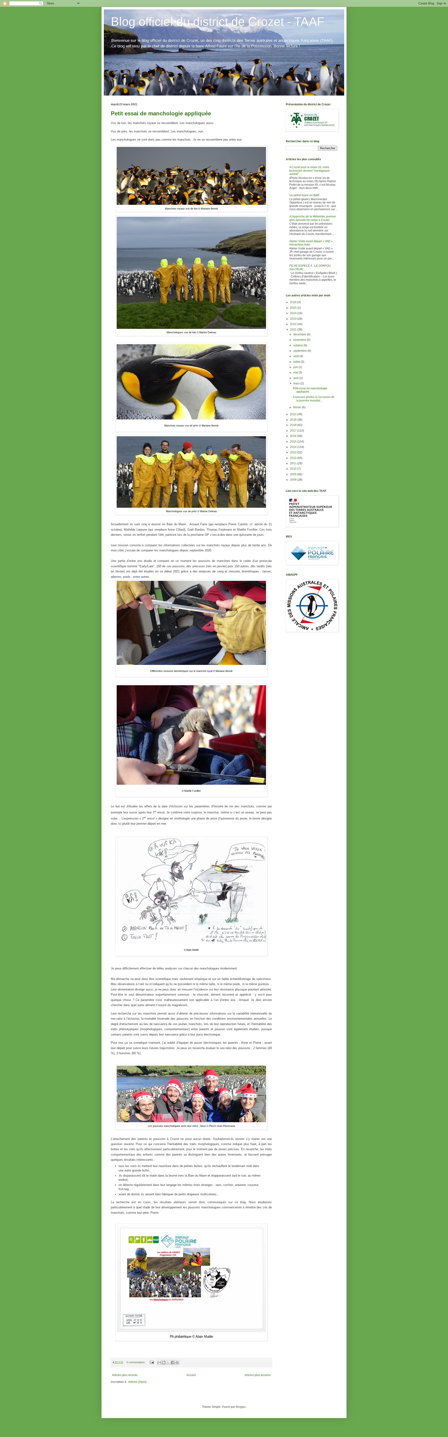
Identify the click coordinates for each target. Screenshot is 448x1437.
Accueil (191, 1375)
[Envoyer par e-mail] (159, 1362)
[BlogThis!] (163, 1362)
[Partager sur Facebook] (172, 1362)
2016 (293, 436)
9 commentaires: (136, 1362)
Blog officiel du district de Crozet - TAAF (217, 21)
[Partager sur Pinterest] (177, 1362)
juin (296, 367)
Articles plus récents (124, 1375)
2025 (293, 307)
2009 (293, 474)
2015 (293, 441)
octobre (298, 345)
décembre (300, 334)
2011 (293, 463)
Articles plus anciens (258, 1375)
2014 (293, 447)
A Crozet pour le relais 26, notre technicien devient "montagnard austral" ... (309, 171)
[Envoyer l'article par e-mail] (152, 1362)
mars (296, 383)
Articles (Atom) (137, 1382)
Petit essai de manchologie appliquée (161, 113)
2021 (293, 329)
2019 (293, 419)
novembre (300, 339)
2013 (293, 452)
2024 (293, 313)
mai (296, 372)
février (297, 407)
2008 (293, 479)
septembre (300, 350)
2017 (293, 430)
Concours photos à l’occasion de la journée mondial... (313, 398)
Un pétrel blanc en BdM (304, 195)
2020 (293, 414)
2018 (293, 425)
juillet (297, 361)
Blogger (240, 1407)
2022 (293, 324)
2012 (293, 458)
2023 (293, 318)
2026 (293, 302)
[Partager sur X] (168, 1362)
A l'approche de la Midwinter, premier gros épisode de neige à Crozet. (312, 218)
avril (296, 378)
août (296, 356)
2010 (293, 468)
